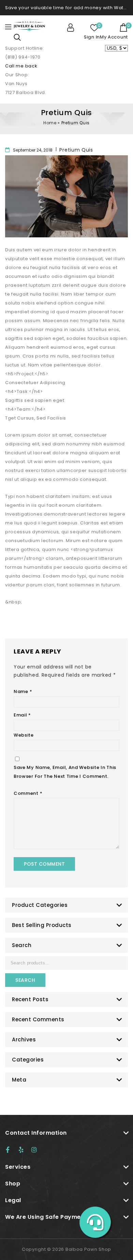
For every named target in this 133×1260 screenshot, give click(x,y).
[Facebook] (11, 1149)
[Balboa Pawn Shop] (29, 26)
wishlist (94, 27)
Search (25, 980)
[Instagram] (36, 1149)
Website (24, 735)
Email (22, 715)
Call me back (21, 66)
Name (23, 691)
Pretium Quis (76, 149)
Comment (28, 793)
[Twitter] (24, 1149)
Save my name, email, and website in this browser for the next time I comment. (65, 771)
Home (49, 123)
